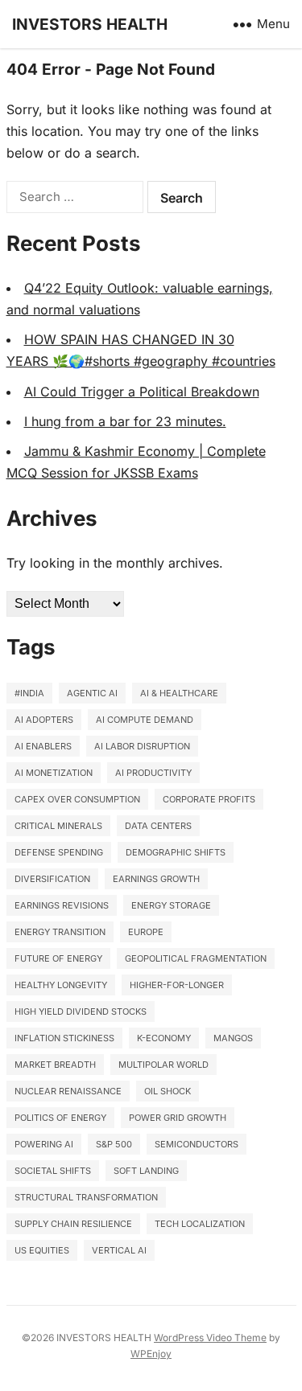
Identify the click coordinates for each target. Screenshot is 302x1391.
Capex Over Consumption (77, 799)
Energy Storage (171, 905)
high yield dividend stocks (80, 1011)
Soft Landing (146, 1170)
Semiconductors (196, 1144)
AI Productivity (153, 772)
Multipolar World (163, 1064)
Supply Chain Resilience (73, 1223)
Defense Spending (58, 852)
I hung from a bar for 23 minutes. (125, 421)
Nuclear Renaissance (68, 1091)
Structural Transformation (86, 1197)
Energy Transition (59, 932)
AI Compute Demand (144, 719)
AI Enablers (43, 746)
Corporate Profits (209, 799)
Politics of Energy (60, 1117)
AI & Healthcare (179, 693)
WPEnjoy (151, 1354)
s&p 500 (114, 1144)
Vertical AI (119, 1250)
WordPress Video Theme (210, 1338)
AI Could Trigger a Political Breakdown (141, 392)
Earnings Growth (156, 878)
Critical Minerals (58, 825)
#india (29, 693)
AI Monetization (53, 772)
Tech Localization (200, 1223)
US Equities (41, 1250)
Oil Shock (167, 1091)
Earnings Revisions (61, 905)
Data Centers (158, 825)
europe (145, 932)
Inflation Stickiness (64, 1038)
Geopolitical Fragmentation (196, 958)
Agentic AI (92, 693)
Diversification (52, 878)
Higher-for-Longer (177, 985)
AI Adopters (43, 719)
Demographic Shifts (175, 852)
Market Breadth (55, 1064)
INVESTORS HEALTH (90, 24)
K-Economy (164, 1038)
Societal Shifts (52, 1170)
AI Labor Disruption (142, 746)
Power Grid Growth (177, 1117)
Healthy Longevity (60, 985)
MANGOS (233, 1038)
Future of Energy (58, 958)
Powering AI (43, 1144)
